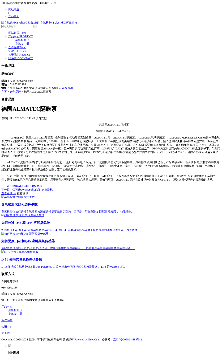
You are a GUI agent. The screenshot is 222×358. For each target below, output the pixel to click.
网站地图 (13, 9)
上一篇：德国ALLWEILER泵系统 (21, 186)
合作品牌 (17, 47)
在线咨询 (67, 88)
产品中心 (13, 16)
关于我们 (19, 54)
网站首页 (17, 32)
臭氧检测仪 (22, 40)
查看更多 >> (8, 193)
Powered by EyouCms (86, 339)
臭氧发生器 (22, 43)
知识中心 (17, 51)
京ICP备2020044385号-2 (127, 339)
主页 (4, 91)
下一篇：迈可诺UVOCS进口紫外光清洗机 (27, 189)
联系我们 (20, 58)
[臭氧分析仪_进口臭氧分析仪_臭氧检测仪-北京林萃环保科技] (39, 22)
